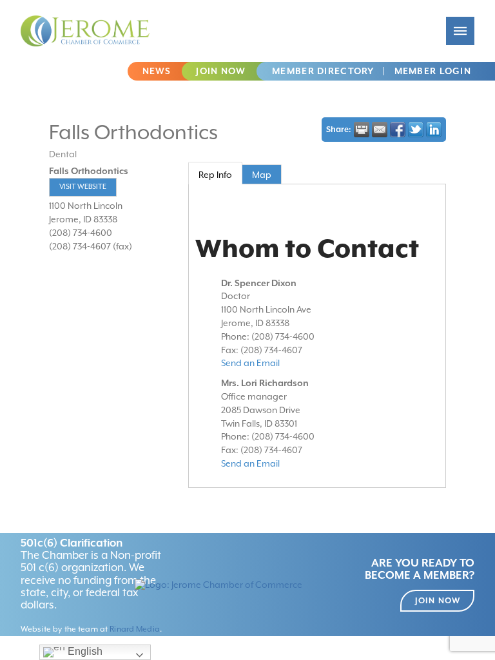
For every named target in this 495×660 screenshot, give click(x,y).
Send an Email (250, 363)
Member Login (432, 71)
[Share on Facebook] (397, 129)
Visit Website (82, 186)
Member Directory (323, 71)
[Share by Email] (379, 129)
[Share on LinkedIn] (434, 129)
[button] (460, 31)
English (83, 651)
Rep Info (215, 175)
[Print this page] (361, 129)
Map (261, 175)
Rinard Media (135, 629)
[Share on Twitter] (415, 129)
